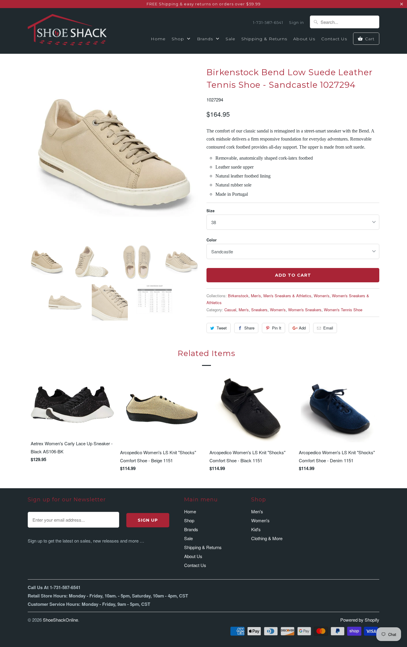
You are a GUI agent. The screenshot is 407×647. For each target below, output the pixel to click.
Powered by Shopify (359, 620)
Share (249, 328)
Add (302, 328)
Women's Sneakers (304, 309)
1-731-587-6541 (268, 22)
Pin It (276, 328)
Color (211, 240)
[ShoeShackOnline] (67, 31)
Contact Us (334, 38)
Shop (179, 38)
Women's (322, 295)
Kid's (256, 529)
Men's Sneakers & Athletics (287, 295)
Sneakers (259, 309)
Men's (256, 295)
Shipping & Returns (264, 38)
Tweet (222, 328)
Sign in (296, 22)
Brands (206, 38)
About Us (304, 38)
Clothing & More (266, 538)
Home (158, 38)
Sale (230, 38)
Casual (230, 309)
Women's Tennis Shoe (343, 309)
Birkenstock (238, 295)
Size (210, 210)
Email (328, 328)
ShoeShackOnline (60, 620)
